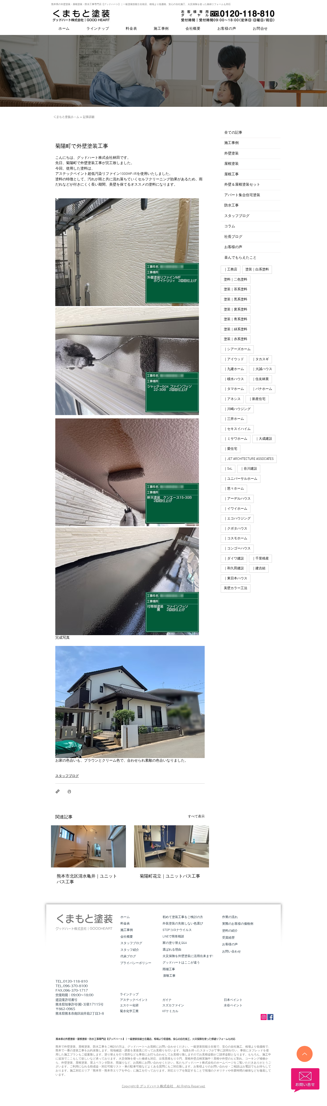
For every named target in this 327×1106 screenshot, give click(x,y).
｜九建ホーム (234, 369)
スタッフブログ (67, 776)
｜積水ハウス (234, 379)
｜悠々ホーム (234, 489)
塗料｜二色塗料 (235, 280)
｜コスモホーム (235, 538)
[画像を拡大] (127, 252)
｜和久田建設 (234, 568)
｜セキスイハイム (237, 429)
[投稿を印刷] (69, 791)
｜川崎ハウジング (237, 409)
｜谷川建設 (248, 469)
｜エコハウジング (237, 519)
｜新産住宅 (257, 399)
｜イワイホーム (235, 509)
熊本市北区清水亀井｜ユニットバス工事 (87, 879)
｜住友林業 (260, 379)
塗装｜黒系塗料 (235, 299)
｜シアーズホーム (237, 349)
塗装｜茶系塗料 (235, 289)
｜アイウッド (234, 359)
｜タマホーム (234, 389)
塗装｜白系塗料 (257, 270)
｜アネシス (232, 399)
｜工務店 (230, 270)
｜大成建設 (263, 439)
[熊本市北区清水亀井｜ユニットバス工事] (88, 846)
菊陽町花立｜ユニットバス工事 (170, 876)
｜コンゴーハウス (237, 549)
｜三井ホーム (234, 419)
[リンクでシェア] (57, 791)
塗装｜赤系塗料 (235, 339)
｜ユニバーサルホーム (240, 479)
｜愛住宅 (230, 449)
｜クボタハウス (235, 529)
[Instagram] (264, 1017)
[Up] (305, 1054)
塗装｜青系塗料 (235, 319)
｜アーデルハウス (237, 499)
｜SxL (228, 469)
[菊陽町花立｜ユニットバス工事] (171, 846)
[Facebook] (270, 1017)
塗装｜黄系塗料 (235, 310)
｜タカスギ (260, 359)
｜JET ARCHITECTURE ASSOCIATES (249, 459)
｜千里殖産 (260, 559)
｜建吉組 (258, 568)
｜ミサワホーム (235, 439)
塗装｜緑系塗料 (235, 329)
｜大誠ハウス (262, 369)
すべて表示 (196, 817)
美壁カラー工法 (235, 588)
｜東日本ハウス (235, 578)
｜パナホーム (262, 389)
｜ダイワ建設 (234, 559)
